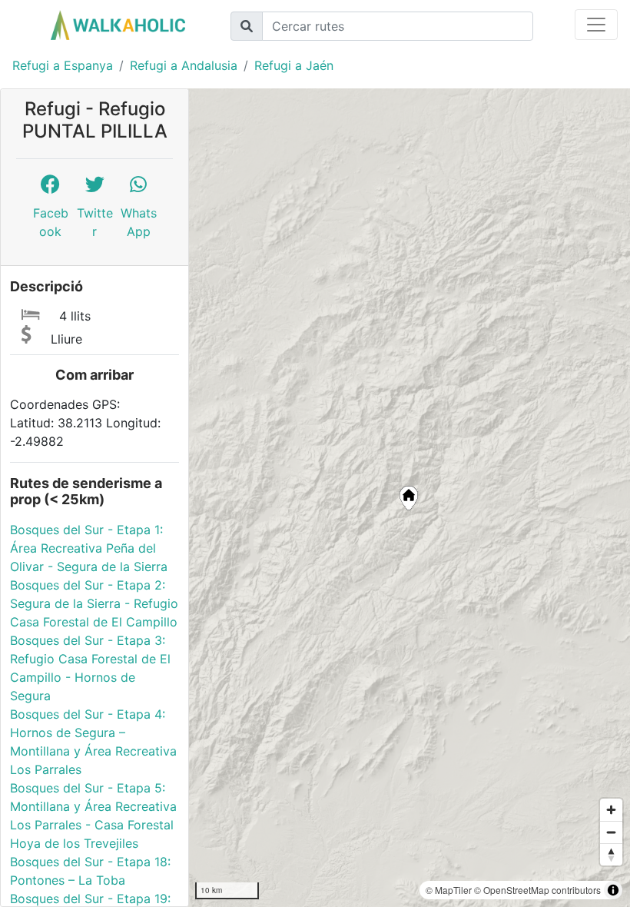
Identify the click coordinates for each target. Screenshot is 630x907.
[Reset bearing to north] (611, 854)
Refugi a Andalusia (183, 65)
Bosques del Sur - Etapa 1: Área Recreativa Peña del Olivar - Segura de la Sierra (88, 548)
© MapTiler (449, 889)
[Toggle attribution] (613, 890)
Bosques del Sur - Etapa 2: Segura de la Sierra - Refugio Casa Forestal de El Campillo (94, 603)
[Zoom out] (611, 832)
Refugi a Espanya (62, 65)
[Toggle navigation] (596, 24)
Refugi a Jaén (293, 65)
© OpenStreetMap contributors (537, 889)
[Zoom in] (611, 810)
